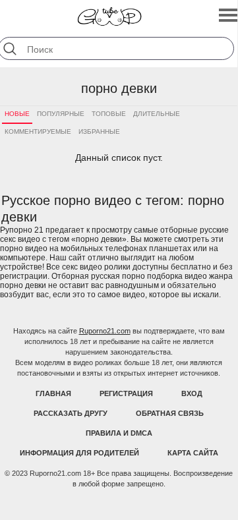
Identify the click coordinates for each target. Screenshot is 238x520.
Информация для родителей (79, 453)
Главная (53, 393)
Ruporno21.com (105, 331)
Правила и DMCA (119, 433)
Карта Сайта (192, 453)
